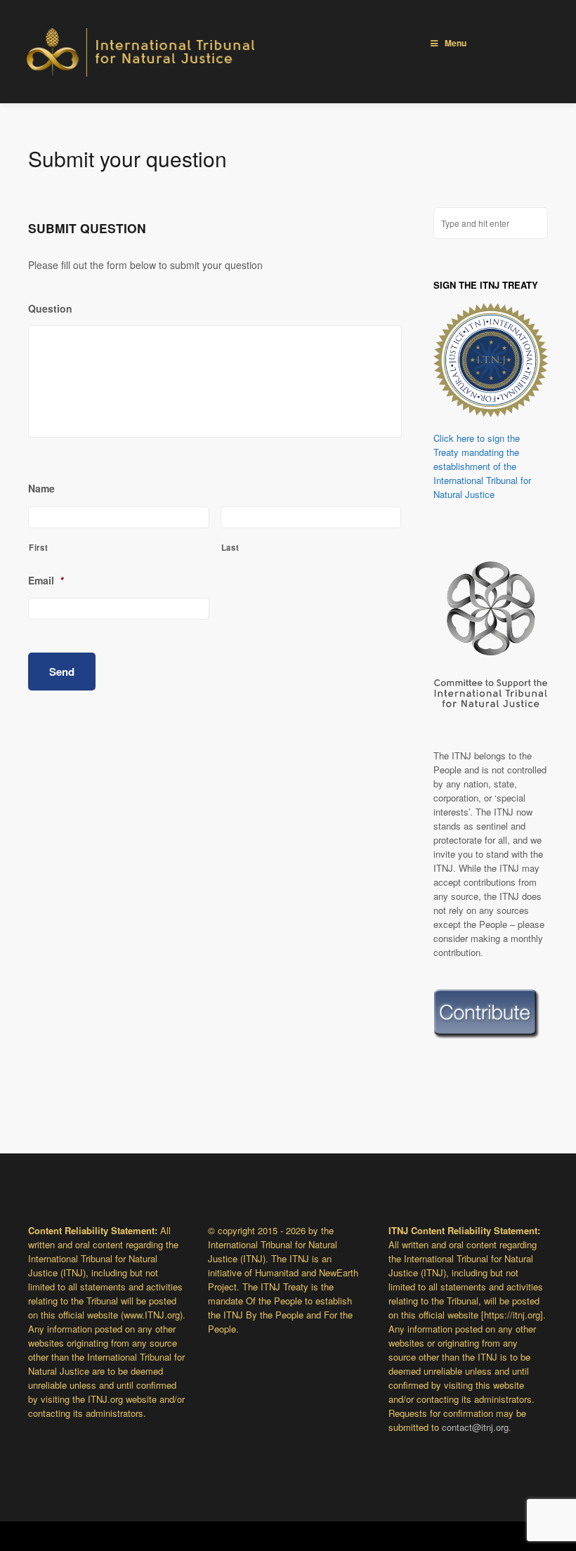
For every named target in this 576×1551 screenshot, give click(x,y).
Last (230, 547)
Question (50, 308)
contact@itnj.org (475, 1427)
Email (45, 580)
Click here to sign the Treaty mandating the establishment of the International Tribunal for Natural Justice (482, 466)
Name (41, 488)
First (38, 547)
